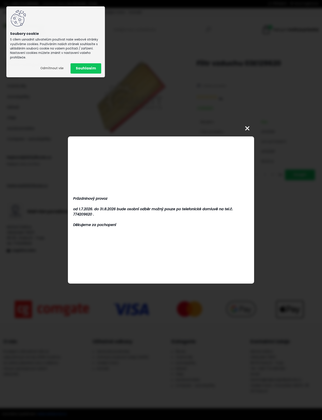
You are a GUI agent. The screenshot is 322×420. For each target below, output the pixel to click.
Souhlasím (86, 68)
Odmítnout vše (52, 68)
